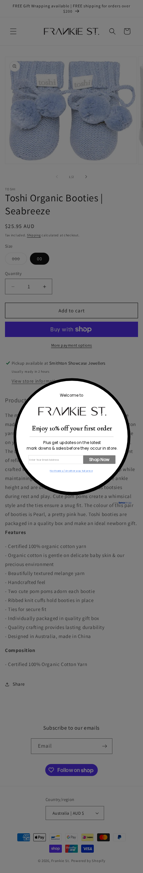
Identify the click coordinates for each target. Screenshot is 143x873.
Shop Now (99, 459)
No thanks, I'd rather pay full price (71, 471)
